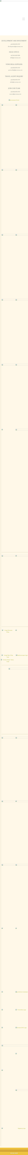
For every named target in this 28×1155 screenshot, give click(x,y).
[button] (23, 18)
